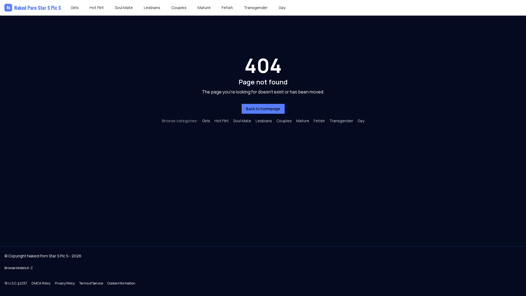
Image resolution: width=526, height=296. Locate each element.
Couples (179, 7)
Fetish (227, 7)
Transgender (256, 7)
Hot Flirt (97, 7)
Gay (282, 7)
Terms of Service (91, 283)
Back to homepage (263, 108)
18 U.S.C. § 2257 (15, 283)
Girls (75, 7)
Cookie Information (121, 283)
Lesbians (152, 7)
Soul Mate (124, 7)
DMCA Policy (41, 283)
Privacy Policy (65, 283)
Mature (204, 7)
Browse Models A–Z (18, 268)
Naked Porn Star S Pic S (34, 7)
